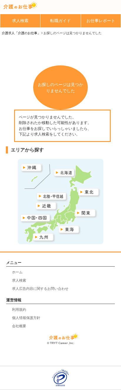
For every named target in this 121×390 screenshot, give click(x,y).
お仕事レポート (100, 20)
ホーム (17, 272)
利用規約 (19, 310)
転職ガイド (60, 20)
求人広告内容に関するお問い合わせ (40, 289)
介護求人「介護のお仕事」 (21, 33)
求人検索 (20, 20)
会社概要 (19, 326)
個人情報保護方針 (26, 318)
